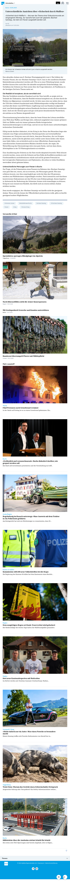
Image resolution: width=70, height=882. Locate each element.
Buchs (7, 8)
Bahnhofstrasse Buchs (25, 203)
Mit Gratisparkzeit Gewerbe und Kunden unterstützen (26, 310)
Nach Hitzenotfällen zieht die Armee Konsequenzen (24, 302)
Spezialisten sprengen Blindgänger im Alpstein (23, 256)
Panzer (6, 207)
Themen (4, 858)
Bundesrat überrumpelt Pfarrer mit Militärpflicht (23, 356)
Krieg (14, 207)
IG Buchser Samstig (56, 203)
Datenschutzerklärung (51, 863)
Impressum (41, 863)
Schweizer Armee (9, 203)
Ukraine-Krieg (25, 207)
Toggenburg (6, 258)
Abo (58, 3)
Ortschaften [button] (9, 3)
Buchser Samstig (41, 203)
